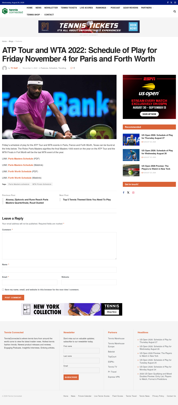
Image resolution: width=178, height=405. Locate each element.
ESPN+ (111, 361)
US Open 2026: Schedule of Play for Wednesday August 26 (157, 152)
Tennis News (144, 396)
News (38, 7)
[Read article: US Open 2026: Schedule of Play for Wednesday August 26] (131, 155)
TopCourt (112, 356)
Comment (7, 229)
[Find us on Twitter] (171, 2)
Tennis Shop (33, 14)
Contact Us (171, 396)
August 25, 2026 (149, 157)
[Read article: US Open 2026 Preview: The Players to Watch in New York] (131, 170)
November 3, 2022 (30, 68)
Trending (62, 68)
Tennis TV (112, 366)
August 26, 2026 (149, 142)
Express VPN (114, 376)
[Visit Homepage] (12, 11)
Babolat (111, 351)
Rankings (101, 7)
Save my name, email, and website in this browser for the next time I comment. (42, 289)
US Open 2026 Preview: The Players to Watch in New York (156, 167)
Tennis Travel (131, 396)
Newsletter (51, 7)
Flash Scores (117, 396)
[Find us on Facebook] (167, 2)
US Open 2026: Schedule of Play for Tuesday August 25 (155, 361)
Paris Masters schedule (19, 184)
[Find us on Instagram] (175, 2)
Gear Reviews (130, 7)
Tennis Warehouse (116, 338)
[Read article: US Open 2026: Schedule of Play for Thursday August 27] (131, 140)
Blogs (11, 41)
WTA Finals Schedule (42, 184)
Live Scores (86, 7)
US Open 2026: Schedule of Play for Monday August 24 (155, 368)
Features (18, 41)
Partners (146, 7)
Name (5, 264)
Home (30, 7)
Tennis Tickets (69, 7)
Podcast (115, 7)
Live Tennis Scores (102, 396)
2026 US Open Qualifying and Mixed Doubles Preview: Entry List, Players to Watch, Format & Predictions (156, 376)
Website (65, 277)
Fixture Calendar (84, 396)
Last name (68, 356)
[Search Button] (175, 11)
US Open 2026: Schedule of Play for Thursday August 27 (157, 136)
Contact (49, 14)
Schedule (53, 68)
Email (5, 277)
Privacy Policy (158, 396)
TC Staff (14, 68)
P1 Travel (112, 371)
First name (68, 346)
